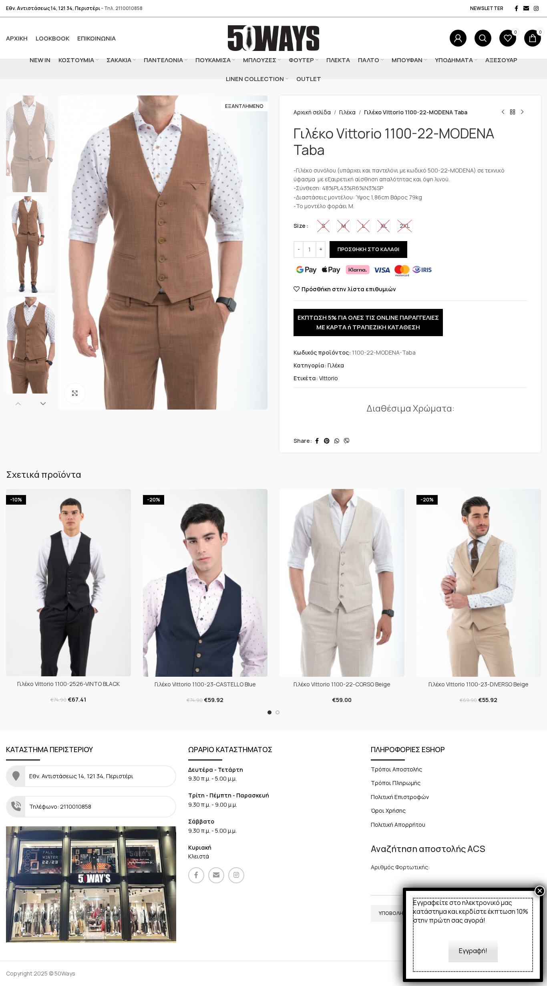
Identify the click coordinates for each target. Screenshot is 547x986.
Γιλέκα (347, 112)
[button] (18, 404)
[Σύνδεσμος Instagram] (536, 8)
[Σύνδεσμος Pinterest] (327, 441)
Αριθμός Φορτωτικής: (400, 867)
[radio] (323, 226)
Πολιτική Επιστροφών (400, 797)
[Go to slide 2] (278, 712)
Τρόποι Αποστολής (396, 769)
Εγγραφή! (473, 950)
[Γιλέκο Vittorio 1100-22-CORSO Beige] (342, 583)
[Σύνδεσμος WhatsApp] (337, 441)
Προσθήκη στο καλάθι (368, 249)
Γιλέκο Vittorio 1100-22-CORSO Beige (342, 684)
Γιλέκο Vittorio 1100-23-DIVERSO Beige (478, 684)
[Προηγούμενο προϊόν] (503, 112)
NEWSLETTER (486, 8)
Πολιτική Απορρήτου (398, 824)
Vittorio (328, 378)
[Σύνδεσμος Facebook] (516, 8)
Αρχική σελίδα (312, 112)
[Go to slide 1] (269, 712)
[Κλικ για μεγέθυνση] (75, 393)
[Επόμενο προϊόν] (522, 112)
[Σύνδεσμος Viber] (347, 441)
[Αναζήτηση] (483, 38)
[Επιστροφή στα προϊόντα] (512, 112)
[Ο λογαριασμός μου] (458, 38)
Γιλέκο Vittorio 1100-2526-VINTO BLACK (68, 684)
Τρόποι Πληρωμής (395, 783)
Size (300, 225)
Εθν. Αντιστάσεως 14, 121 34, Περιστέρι (53, 8)
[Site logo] (274, 37)
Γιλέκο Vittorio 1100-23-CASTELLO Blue (205, 684)
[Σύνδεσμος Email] (526, 8)
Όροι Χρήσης (388, 810)
